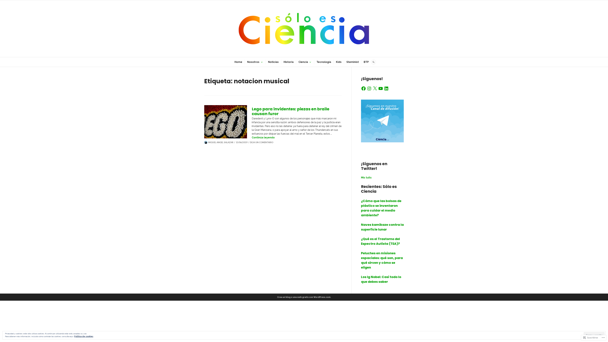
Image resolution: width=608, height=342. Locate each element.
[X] (374, 88)
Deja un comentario (261, 142)
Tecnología (324, 61)
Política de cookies (83, 336)
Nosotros (253, 61)
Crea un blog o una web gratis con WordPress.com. (304, 297)
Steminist (352, 61)
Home (238, 61)
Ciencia (303, 61)
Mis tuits (366, 177)
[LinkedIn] (386, 88)
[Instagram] (369, 88)
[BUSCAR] (373, 62)
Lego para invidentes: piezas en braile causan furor (290, 111)
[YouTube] (380, 88)
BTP (366, 61)
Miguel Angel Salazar (220, 142)
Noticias (273, 61)
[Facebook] (363, 88)
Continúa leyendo (263, 137)
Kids (339, 61)
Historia (289, 61)
